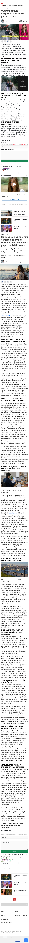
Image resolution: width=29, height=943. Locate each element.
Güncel (2, 911)
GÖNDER (14, 161)
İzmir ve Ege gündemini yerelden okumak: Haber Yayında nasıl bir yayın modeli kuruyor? (21, 213)
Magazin (7, 8)
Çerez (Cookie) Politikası (6, 922)
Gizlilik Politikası (4, 919)
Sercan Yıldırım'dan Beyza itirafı (20, 891)
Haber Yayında (5, 316)
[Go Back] (26, 940)
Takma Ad (3, 142)
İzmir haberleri (13, 513)
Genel (7, 234)
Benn (3, 8)
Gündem (3, 915)
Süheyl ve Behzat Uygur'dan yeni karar (20, 227)
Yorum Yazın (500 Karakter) (7, 149)
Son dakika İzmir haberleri (21, 915)
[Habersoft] (18, 941)
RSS (5, 937)
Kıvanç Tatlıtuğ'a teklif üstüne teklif (20, 220)
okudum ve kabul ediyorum (15, 164)
